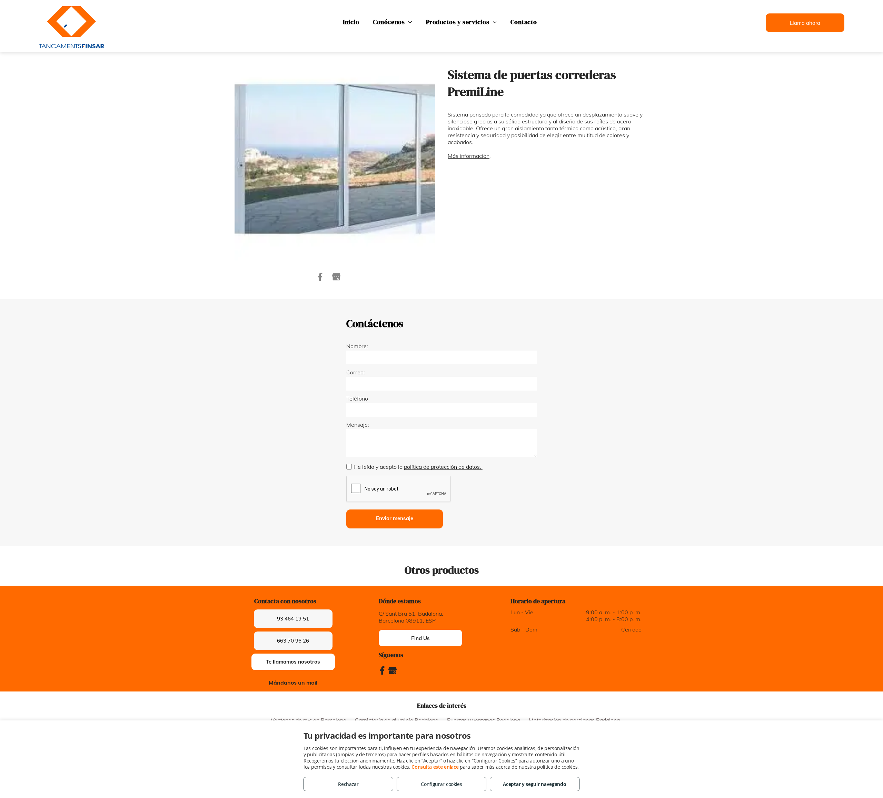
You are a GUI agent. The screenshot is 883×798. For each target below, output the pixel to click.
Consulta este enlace (434, 767)
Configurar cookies (441, 784)
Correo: (355, 372)
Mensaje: (357, 424)
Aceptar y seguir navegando (534, 784)
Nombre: (357, 346)
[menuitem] (351, 22)
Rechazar (348, 784)
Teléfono (357, 398)
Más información (468, 155)
